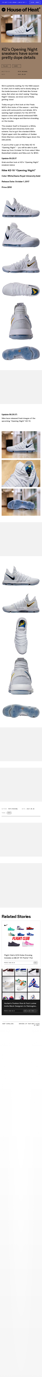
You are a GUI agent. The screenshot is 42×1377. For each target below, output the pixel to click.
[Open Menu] (4, 10)
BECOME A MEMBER (35, 2)
